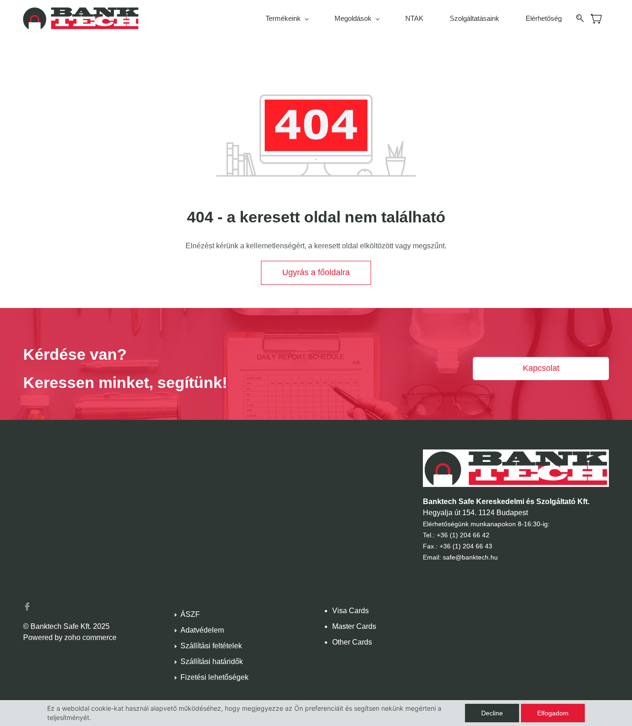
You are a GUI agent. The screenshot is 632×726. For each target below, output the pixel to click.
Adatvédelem (202, 630)
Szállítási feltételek (211, 646)
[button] (316, 273)
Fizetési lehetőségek (214, 677)
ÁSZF (190, 614)
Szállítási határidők (211, 661)
